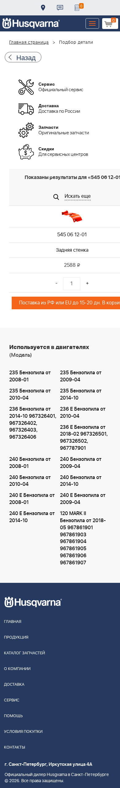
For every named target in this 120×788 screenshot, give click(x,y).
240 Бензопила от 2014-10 (81, 481)
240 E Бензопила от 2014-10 (32, 517)
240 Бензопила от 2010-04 (30, 481)
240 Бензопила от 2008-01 (30, 463)
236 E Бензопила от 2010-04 (83, 412)
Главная (12, 622)
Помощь (13, 716)
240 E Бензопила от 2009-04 (83, 499)
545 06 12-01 (72, 234)
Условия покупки (23, 732)
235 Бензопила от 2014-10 (81, 394)
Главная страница (29, 42)
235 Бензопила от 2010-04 (30, 394)
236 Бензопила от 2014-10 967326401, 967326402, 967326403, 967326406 (32, 423)
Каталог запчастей (24, 653)
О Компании (17, 669)
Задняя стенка (72, 250)
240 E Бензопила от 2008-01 (32, 499)
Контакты (60, 8)
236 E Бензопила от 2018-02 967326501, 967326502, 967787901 (84, 438)
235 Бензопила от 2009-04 (81, 376)
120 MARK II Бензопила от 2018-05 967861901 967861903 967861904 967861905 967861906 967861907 (83, 538)
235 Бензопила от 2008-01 (30, 376)
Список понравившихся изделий (77, 8)
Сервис (11, 700)
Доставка (43, 8)
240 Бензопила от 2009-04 (81, 463)
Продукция (16, 637)
